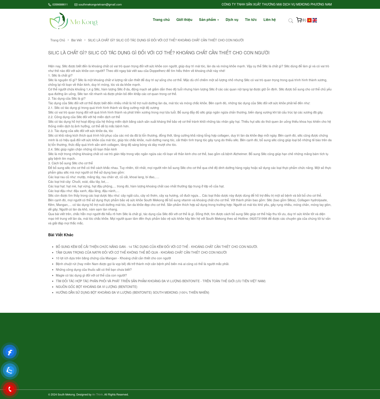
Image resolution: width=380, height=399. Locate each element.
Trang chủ (57, 40)
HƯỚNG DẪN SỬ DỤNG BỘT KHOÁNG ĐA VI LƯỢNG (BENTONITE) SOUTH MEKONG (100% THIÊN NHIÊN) (132, 292)
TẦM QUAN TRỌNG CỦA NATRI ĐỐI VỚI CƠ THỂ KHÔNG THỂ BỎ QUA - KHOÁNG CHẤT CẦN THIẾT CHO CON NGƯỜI (141, 252)
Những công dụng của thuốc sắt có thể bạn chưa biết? (94, 269)
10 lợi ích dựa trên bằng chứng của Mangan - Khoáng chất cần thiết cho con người (113, 258)
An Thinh (97, 394)
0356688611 (60, 4)
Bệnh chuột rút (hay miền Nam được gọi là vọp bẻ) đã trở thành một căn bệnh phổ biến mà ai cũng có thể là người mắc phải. (142, 264)
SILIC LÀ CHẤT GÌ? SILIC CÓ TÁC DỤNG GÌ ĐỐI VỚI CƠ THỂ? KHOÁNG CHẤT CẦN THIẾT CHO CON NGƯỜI (166, 40)
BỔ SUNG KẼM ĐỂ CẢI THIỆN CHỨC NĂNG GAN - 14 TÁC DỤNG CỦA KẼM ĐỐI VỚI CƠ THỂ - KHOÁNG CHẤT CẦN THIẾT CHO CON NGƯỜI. (157, 246)
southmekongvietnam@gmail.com (100, 4)
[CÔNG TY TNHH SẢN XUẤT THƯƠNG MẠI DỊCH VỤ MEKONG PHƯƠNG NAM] (73, 20)
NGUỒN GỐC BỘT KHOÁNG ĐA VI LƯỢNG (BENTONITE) (96, 286)
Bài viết (76, 40)
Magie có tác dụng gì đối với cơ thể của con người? (91, 275)
